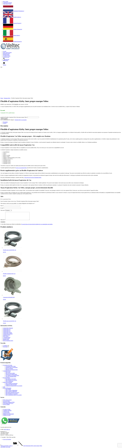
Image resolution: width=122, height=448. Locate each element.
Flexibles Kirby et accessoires (21, 119)
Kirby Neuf (8, 372)
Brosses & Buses (6, 377)
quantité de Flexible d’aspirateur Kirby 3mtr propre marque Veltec (14, 117)
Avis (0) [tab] (4, 123)
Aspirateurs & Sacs (7, 370)
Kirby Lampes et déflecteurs (11, 391)
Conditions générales (7, 410)
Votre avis (3, 219)
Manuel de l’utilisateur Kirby (9, 402)
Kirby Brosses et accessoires (11, 380)
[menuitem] (62, 1)
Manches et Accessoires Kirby (12, 369)
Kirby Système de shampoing (11, 383)
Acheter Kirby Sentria (7, 332)
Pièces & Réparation (7, 388)
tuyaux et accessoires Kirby (21, 167)
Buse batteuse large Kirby (11, 378)
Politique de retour (6, 415)
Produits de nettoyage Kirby (11, 384)
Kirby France (5, 336)
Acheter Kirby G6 (6, 331)
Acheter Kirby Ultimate (8, 333)
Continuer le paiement (7, 2)
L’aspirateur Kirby (6, 337)
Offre (4, 386)
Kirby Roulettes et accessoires (12, 393)
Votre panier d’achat (7, 3)
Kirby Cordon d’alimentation (11, 390)
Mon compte (5, 1)
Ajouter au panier (4, 118)
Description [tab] (5, 122)
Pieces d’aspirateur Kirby (8, 340)
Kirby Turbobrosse (9, 381)
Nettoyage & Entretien (7, 382)
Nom (2, 205)
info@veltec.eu (7, 429)
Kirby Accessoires (9, 368)
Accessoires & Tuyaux (7, 365)
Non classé (5, 346)
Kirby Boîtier (8, 389)
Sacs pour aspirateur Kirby (11, 376)
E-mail (2, 208)
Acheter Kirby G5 (6, 330)
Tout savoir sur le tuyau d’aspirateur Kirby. (32, 177)
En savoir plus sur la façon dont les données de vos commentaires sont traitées (36, 224)
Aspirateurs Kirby (6, 334)
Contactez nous (6, 411)
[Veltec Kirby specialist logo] (10, 49)
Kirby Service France (7, 399)
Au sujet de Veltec (6, 409)
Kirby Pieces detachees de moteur (12, 392)
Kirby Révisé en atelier (10, 373)
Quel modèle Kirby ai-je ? (8, 403)
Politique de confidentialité (8, 413)
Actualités (5, 345)
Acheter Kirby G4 (6, 329)
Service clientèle (6, 404)
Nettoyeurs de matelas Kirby (11, 374)
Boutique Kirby (7, 98)
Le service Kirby (6, 338)
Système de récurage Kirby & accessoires (14, 385)
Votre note (3, 210)
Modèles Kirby (6, 339)
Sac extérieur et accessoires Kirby (12, 375)
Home (2, 98)
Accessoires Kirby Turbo (11, 366)
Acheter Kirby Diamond (8, 328)
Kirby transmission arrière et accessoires (14, 394)
